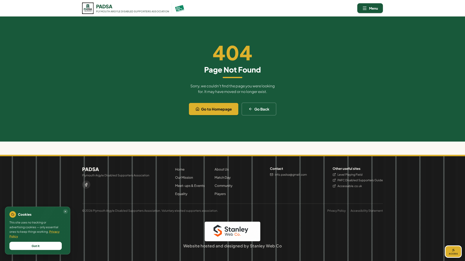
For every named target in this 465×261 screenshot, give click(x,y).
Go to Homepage (216, 109)
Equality (181, 194)
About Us (222, 169)
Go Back (261, 109)
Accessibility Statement (367, 210)
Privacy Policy (336, 210)
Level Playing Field (350, 174)
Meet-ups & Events (190, 185)
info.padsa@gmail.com (291, 174)
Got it (36, 246)
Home (180, 169)
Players (220, 194)
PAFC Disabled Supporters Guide (360, 180)
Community (223, 185)
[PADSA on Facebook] (86, 185)
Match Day (223, 177)
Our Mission (184, 177)
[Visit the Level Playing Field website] (178, 8)
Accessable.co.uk (349, 186)
